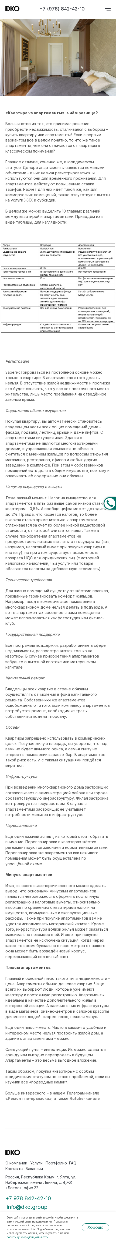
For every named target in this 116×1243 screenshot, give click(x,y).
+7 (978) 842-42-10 (62, 9)
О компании (16, 1163)
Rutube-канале (85, 1098)
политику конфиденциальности (28, 1237)
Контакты (14, 1168)
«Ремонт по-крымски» (28, 1098)
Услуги (36, 1163)
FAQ (72, 1163)
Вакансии (34, 1168)
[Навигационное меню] (108, 8)
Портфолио (56, 1163)
